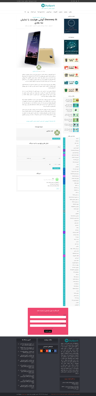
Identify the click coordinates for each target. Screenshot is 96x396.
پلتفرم (70, 12)
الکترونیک (55, 12)
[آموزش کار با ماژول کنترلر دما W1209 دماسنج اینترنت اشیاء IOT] (75, 110)
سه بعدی (42, 121)
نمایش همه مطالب (56, 138)
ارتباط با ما (19, 1)
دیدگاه (59, 147)
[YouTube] (47, 351)
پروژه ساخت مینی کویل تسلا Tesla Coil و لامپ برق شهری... (68, 120)
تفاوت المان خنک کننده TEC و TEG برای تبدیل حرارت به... (68, 130)
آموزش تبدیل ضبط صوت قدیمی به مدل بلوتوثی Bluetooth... (68, 100)
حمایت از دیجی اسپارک (32, 1)
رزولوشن (46, 121)
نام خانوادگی (63, 323)
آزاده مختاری (40, 25)
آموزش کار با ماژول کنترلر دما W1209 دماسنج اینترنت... (69, 110)
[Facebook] (55, 351)
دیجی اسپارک (24, 394)
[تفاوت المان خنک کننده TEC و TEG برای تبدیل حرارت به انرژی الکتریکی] (75, 130)
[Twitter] (49, 351)
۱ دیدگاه (46, 25)
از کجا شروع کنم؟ (41, 12)
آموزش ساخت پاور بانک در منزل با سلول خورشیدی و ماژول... (68, 105)
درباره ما (22, 1)
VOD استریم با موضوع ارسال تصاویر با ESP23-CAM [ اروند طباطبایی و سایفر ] (70, 387)
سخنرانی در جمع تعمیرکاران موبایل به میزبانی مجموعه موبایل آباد (70, 383)
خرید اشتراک (33, 12)
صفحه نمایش (36, 121)
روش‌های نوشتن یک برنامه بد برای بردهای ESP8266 (27, 352)
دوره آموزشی (49, 12)
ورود (28, 12)
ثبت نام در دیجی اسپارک (55, 394)
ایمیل (43, 158)
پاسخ (57, 188)
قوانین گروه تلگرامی (71, 394)
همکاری (26, 1)
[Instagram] (52, 351)
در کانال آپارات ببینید (69, 379)
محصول (60, 12)
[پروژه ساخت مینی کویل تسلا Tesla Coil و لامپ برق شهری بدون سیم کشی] (75, 120)
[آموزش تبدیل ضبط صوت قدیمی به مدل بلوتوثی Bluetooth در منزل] (75, 100)
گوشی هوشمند (29, 121)
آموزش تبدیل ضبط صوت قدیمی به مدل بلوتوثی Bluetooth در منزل (27, 344)
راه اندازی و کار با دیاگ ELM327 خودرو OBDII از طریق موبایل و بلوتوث (27, 348)
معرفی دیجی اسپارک (63, 394)
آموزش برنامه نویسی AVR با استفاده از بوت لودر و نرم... (68, 115)
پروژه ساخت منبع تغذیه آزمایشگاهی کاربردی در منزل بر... (68, 125)
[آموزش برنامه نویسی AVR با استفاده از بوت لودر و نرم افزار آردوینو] (75, 115)
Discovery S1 (52, 121)
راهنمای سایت (77, 394)
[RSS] (41, 351)
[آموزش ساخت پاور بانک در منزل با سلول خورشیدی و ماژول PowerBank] (75, 105)
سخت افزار (43, 17)
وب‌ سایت (29, 158)
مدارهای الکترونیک (36, 17)
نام (59, 158)
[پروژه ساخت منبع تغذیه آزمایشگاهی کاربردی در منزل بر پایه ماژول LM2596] (75, 125)
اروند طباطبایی (31, 351)
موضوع (65, 12)
